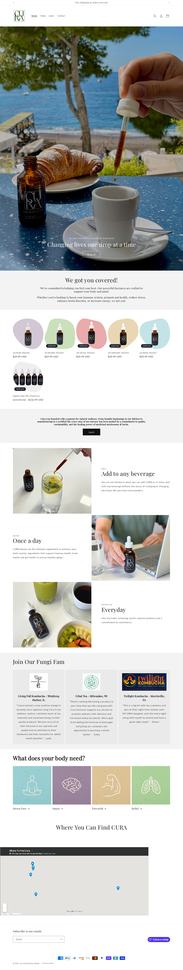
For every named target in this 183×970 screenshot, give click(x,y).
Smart (56, 808)
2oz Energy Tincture (85, 353)
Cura (21, 963)
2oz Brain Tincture (21, 353)
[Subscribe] (61, 939)
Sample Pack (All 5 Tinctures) (26, 396)
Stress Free (20, 808)
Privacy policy (48, 963)
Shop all (91, 254)
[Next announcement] (169, 2)
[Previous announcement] (14, 2)
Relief (135, 808)
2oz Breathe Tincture (54, 353)
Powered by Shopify (32, 963)
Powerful (97, 808)
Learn (91, 432)
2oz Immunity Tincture (118, 353)
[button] (155, 16)
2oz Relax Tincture (148, 353)
